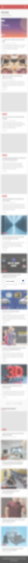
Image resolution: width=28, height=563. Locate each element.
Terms (24, 283)
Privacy (21, 283)
